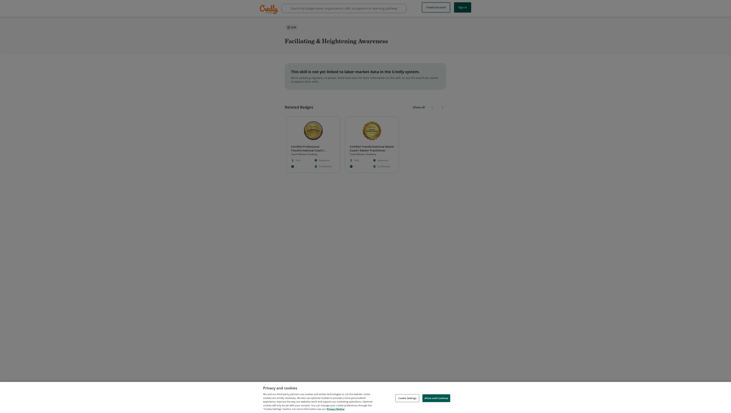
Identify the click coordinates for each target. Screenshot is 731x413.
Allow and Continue (436, 398)
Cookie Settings (407, 398)
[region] (365, 397)
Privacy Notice (336, 409)
